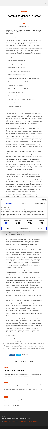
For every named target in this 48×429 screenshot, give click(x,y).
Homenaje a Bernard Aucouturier (14, 370)
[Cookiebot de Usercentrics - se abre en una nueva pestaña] (41, 200)
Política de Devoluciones (33, 421)
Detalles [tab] (24, 203)
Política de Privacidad (23, 421)
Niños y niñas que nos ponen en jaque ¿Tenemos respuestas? (22, 385)
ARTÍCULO (5, 367)
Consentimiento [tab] (8, 203)
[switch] (18, 223)
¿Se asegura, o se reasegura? (13, 400)
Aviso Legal (15, 421)
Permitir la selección (24, 228)
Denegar (9, 228)
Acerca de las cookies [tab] (39, 203)
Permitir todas (39, 228)
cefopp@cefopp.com (8, 421)
